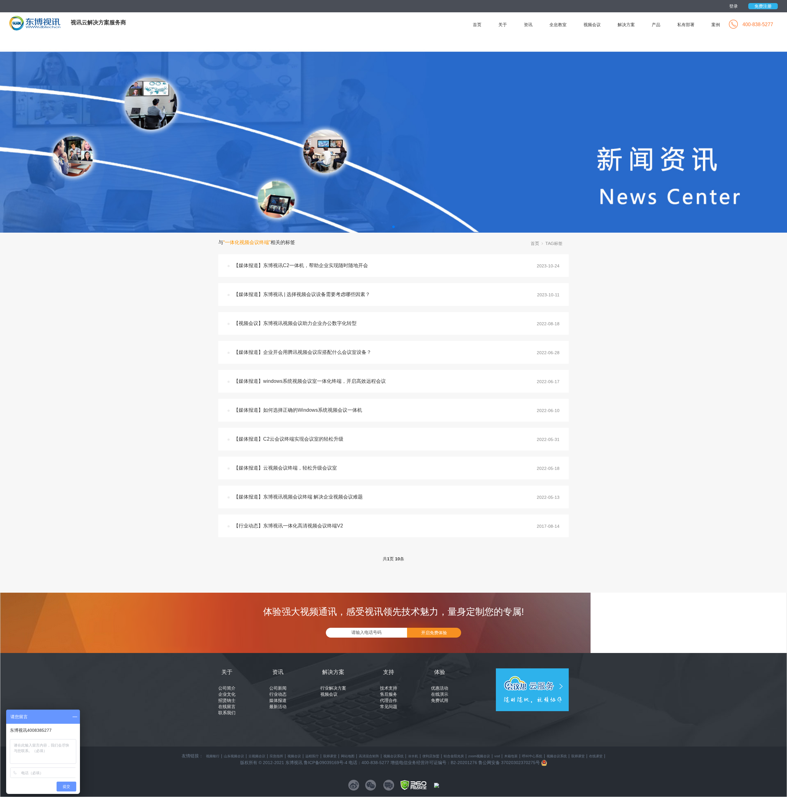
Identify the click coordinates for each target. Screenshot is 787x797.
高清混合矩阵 (369, 756)
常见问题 (388, 706)
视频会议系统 (393, 756)
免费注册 (763, 6)
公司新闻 (278, 688)
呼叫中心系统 (532, 756)
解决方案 (626, 24)
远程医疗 (312, 756)
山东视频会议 (234, 756)
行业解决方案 (333, 688)
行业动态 (278, 694)
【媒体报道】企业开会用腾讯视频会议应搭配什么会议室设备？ (302, 352)
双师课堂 (330, 756)
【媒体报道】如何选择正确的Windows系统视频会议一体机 (298, 410)
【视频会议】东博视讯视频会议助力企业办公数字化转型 (295, 323)
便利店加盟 (430, 756)
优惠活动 (439, 688)
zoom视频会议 (479, 756)
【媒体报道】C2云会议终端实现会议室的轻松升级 (288, 439)
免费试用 (439, 700)
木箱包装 (511, 756)
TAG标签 (554, 243)
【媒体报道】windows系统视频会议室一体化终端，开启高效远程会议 (310, 381)
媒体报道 (278, 700)
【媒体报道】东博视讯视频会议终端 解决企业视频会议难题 (298, 496)
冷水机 (413, 756)
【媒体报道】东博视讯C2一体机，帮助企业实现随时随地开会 (301, 265)
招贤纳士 (226, 700)
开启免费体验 (434, 632)
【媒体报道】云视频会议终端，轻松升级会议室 (285, 468)
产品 (656, 24)
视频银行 (212, 756)
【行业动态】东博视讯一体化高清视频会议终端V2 (288, 525)
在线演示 (439, 694)
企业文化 (226, 694)
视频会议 (592, 24)
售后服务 (388, 694)
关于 (502, 24)
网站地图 (347, 756)
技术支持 (388, 688)
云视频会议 (256, 756)
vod (497, 756)
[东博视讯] (40, 22)
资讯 (528, 24)
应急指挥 (276, 756)
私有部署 (685, 24)
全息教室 (558, 24)
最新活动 (278, 706)
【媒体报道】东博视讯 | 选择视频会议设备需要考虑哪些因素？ (302, 294)
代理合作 (388, 700)
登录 (733, 6)
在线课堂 (596, 756)
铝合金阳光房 (454, 756)
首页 (477, 24)
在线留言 (226, 706)
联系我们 (226, 712)
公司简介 (226, 688)
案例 (715, 24)
